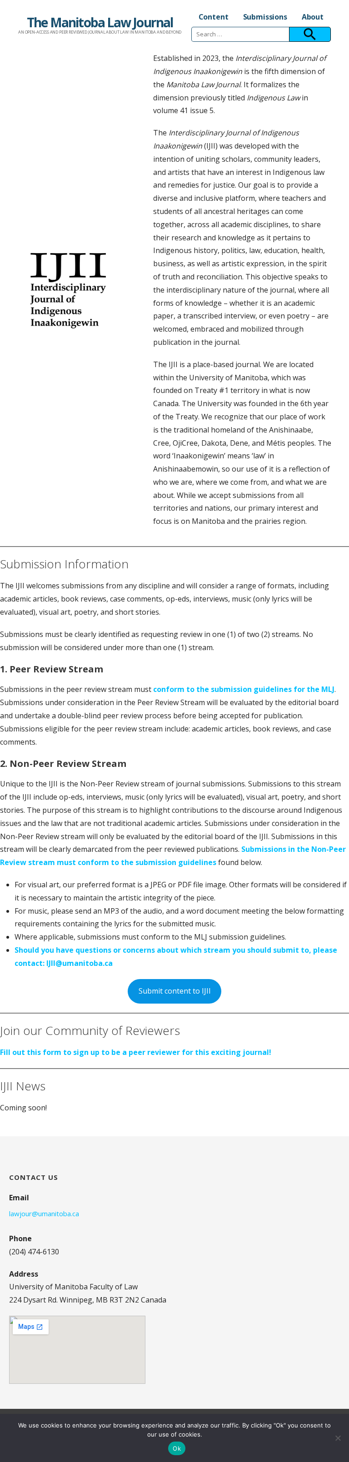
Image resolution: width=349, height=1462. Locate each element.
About (313, 17)
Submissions (265, 17)
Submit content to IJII (175, 991)
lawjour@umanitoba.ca (44, 1213)
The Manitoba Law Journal (100, 22)
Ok (177, 1448)
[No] (337, 1437)
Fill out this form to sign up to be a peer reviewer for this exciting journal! (135, 1052)
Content (214, 17)
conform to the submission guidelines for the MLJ (243, 689)
